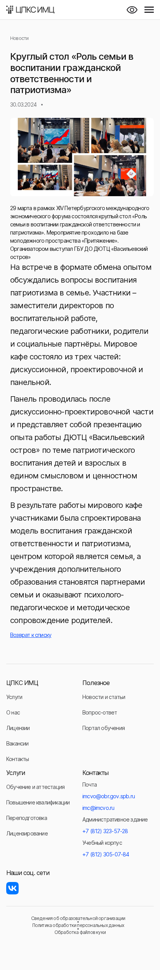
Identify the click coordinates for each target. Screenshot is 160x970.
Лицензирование (27, 833)
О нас (13, 712)
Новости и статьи (103, 697)
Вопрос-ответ (99, 712)
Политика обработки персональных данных (78, 925)
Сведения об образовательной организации (78, 918)
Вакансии (17, 743)
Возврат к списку (30, 635)
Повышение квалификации (38, 802)
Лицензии (18, 728)
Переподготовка (26, 818)
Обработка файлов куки (80, 932)
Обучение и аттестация (35, 787)
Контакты (17, 759)
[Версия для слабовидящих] (132, 9)
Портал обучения (103, 728)
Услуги (14, 697)
